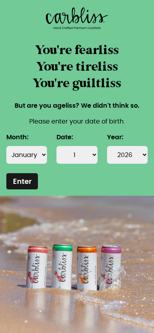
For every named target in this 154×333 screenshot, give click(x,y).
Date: (64, 137)
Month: (17, 137)
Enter (22, 181)
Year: (115, 137)
